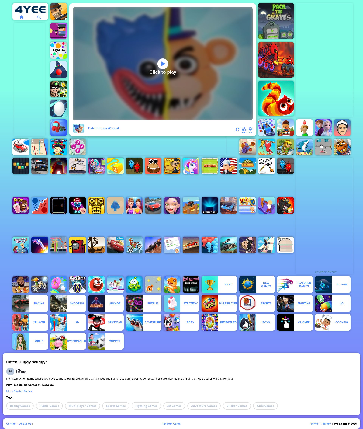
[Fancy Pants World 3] (77, 166)
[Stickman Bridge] (39, 147)
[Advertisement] (29, 79)
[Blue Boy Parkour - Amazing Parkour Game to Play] (115, 205)
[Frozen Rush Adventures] (323, 127)
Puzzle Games (49, 406)
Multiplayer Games (82, 406)
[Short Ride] (342, 127)
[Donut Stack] (58, 284)
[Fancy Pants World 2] (266, 166)
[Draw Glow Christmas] (77, 205)
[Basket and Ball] (342, 147)
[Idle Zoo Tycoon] (247, 166)
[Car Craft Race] (266, 127)
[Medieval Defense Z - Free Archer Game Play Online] (96, 245)
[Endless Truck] (191, 205)
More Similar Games (19, 391)
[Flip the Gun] (39, 245)
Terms (315, 423)
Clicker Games (237, 406)
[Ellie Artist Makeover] (172, 205)
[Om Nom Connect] (134, 284)
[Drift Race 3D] (20, 147)
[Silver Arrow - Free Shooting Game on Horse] (285, 147)
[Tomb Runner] (96, 205)
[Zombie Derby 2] (228, 245)
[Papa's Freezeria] (20, 205)
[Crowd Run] (210, 245)
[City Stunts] (153, 205)
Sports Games (116, 406)
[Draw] (285, 245)
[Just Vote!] (172, 245)
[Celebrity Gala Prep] (134, 205)
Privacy (326, 423)
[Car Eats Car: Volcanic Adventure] (276, 60)
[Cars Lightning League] (115, 245)
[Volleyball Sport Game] (247, 205)
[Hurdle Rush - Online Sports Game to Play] (285, 127)
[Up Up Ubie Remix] (115, 284)
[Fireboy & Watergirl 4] (285, 166)
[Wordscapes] (77, 147)
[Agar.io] (58, 50)
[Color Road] (58, 69)
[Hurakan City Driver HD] (228, 205)
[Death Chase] (153, 245)
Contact (11, 423)
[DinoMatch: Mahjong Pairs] (172, 284)
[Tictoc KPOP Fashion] (96, 166)
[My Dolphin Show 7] (20, 245)
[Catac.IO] (77, 245)
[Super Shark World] (304, 147)
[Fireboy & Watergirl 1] (134, 166)
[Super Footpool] (210, 166)
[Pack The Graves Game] (276, 21)
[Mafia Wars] (58, 11)
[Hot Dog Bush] (228, 166)
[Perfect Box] (210, 205)
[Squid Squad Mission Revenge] (58, 147)
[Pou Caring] (153, 166)
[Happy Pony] (191, 166)
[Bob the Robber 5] (58, 89)
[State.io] (39, 205)
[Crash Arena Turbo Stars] (247, 147)
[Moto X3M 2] (134, 245)
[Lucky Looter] (247, 245)
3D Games (174, 406)
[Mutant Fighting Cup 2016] (285, 205)
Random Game (171, 423)
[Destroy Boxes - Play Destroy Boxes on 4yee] (153, 284)
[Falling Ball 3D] (58, 108)
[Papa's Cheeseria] (172, 166)
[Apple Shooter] (304, 127)
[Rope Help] (266, 147)
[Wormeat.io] (276, 98)
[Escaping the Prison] (323, 147)
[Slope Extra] (77, 284)
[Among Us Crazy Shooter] (58, 127)
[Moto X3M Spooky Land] (39, 284)
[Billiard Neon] (58, 205)
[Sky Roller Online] (266, 245)
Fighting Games (146, 406)
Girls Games (265, 406)
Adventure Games (204, 406)
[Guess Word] (20, 166)
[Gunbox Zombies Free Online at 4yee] (58, 31)
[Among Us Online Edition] (58, 166)
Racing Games (20, 406)
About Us (25, 423)
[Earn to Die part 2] (191, 245)
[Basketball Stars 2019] (20, 284)
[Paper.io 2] (115, 166)
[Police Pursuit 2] (39, 166)
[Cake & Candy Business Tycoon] (58, 245)
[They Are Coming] (266, 205)
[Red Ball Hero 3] (96, 284)
